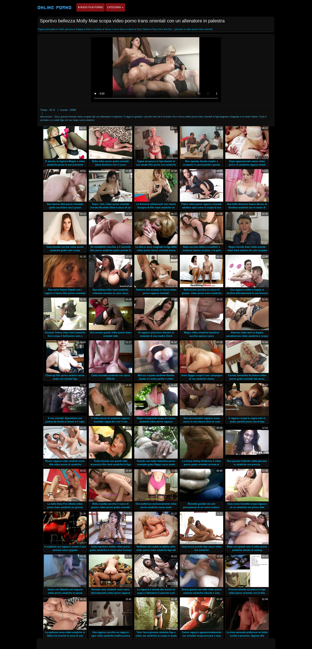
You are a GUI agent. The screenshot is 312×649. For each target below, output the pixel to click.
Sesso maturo (127, 29)
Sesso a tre (111, 29)
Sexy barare (143, 29)
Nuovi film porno (91, 7)
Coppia (79, 29)
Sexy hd (156, 29)
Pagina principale (47, 29)
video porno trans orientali (199, 29)
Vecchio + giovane (173, 29)
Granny (98, 29)
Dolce (89, 29)
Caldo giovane (65, 29)
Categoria (114, 7)
